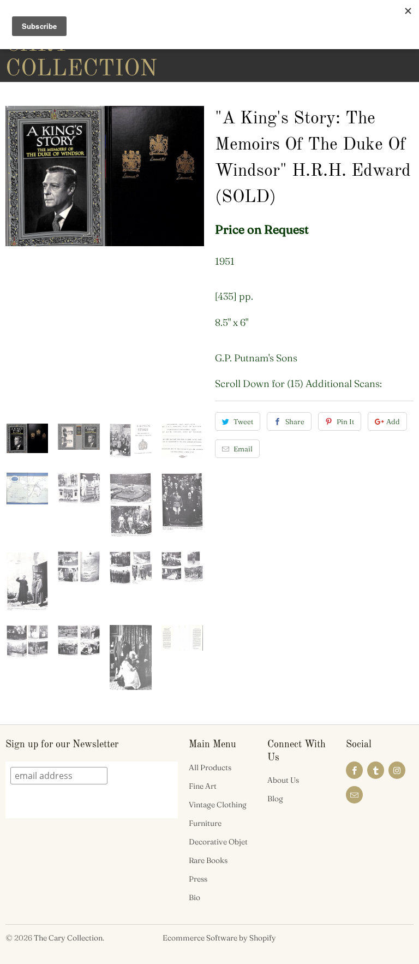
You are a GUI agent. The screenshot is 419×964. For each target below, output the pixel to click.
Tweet (243, 421)
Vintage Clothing (218, 805)
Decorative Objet (218, 842)
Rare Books (208, 860)
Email (243, 448)
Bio (194, 897)
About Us (283, 780)
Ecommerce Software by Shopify (219, 938)
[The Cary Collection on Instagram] (396, 770)
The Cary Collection (68, 938)
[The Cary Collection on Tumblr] (375, 770)
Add (393, 421)
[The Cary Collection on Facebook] (354, 770)
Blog (275, 799)
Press (198, 879)
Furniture (205, 823)
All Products (210, 767)
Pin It (345, 421)
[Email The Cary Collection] (354, 795)
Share (294, 421)
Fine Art (203, 786)
